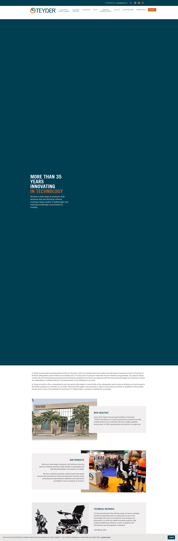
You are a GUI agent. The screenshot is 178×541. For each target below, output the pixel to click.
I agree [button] (171, 537)
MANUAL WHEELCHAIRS (105, 10)
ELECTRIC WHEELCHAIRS (64, 10)
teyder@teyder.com (122, 3)
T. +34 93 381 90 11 (110, 3)
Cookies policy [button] (106, 537)
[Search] (131, 3)
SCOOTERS (86, 10)
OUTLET (117, 10)
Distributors (128, 10)
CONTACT (152, 10)
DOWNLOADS (141, 10)
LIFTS (95, 10)
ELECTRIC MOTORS (76, 10)
